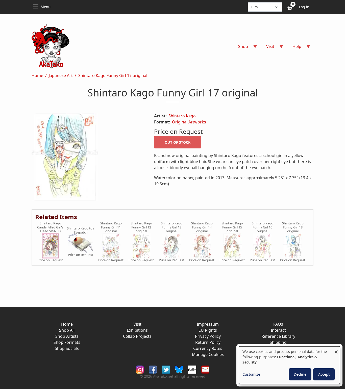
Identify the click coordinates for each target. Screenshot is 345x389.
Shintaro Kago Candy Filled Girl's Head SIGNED (50, 227)
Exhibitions (137, 330)
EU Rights (208, 330)
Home (37, 75)
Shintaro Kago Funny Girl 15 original (232, 227)
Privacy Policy (208, 336)
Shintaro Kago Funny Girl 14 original (202, 227)
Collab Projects (137, 336)
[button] (87, 158)
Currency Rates (207, 348)
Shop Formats (67, 342)
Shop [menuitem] (240, 48)
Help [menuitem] (293, 48)
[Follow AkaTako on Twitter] (166, 369)
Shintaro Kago (182, 116)
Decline (300, 374)
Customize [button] (251, 374)
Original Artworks (189, 122)
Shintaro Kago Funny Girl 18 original (293, 227)
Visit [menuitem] (267, 48)
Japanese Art (61, 75)
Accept (324, 374)
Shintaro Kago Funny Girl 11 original (111, 227)
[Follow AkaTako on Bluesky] (179, 369)
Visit (137, 324)
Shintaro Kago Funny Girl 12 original (141, 227)
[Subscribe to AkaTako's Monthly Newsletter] (205, 369)
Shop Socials (67, 348)
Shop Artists (67, 336)
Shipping (278, 342)
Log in (304, 7)
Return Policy (207, 342)
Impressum (208, 324)
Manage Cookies (208, 354)
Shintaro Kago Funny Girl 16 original (262, 227)
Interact (278, 330)
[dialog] (289, 365)
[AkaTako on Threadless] (192, 369)
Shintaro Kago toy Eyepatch (80, 230)
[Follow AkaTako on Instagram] (140, 369)
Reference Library (278, 336)
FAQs (278, 324)
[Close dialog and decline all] (336, 349)
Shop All (67, 330)
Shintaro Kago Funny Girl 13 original (171, 227)
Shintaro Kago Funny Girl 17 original (112, 75)
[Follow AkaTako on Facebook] (153, 369)
